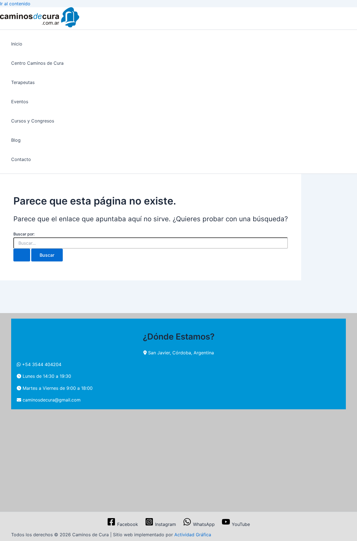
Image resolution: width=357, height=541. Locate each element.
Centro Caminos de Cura (37, 63)
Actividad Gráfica (192, 534)
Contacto (21, 159)
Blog (16, 140)
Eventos (19, 101)
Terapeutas (23, 82)
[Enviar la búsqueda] (21, 255)
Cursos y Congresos (32, 121)
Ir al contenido (15, 3)
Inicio (16, 44)
